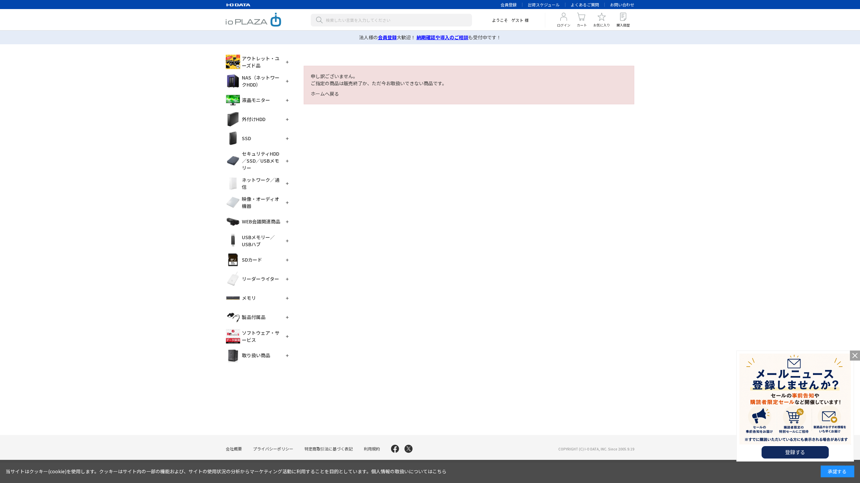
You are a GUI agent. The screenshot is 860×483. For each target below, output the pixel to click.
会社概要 (234, 448)
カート (582, 25)
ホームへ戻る (325, 93)
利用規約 (372, 448)
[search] (321, 20)
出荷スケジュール (544, 4)
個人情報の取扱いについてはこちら (408, 471)
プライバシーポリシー (273, 448)
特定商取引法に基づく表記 (328, 448)
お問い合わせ (622, 4)
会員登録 (509, 4)
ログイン (563, 25)
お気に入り (601, 25)
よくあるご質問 (585, 4)
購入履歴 (623, 25)
